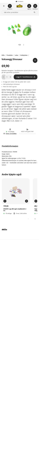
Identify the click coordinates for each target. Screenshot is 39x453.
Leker (16, 55)
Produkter (10, 55)
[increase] (10, 77)
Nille (3, 55)
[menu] (4, 6)
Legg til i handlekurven (24, 77)
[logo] (19, 5)
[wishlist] (10, 6)
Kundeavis (20, 1)
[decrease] (3, 77)
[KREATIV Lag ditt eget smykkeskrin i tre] (16, 188)
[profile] (29, 6)
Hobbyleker (24, 55)
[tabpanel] (19, 158)
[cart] (35, 6)
